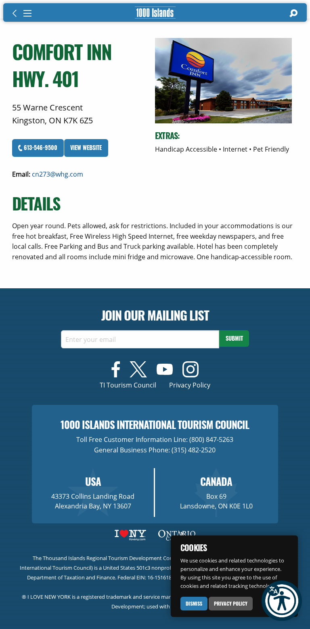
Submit (234, 338)
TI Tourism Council (128, 385)
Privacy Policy (230, 603)
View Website (86, 147)
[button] (282, 601)
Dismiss (194, 603)
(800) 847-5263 (211, 439)
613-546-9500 (39, 147)
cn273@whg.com (57, 174)
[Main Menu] (27, 13)
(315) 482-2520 (194, 450)
